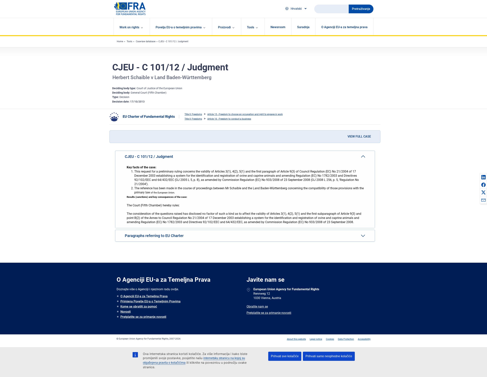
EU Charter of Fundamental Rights (149, 117)
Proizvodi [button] (224, 27)
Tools (129, 41)
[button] (483, 177)
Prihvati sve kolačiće (285, 356)
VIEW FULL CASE (359, 136)
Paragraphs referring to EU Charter (154, 235)
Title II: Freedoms (193, 114)
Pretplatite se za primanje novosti (143, 317)
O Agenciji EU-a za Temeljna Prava (144, 296)
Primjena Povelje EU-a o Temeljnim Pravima (150, 301)
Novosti (125, 311)
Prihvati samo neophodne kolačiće (329, 356)
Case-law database (145, 41)
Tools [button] (250, 27)
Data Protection (346, 339)
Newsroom (278, 27)
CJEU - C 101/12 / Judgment (173, 41)
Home (120, 41)
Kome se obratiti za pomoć (138, 306)
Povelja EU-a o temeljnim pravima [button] (179, 27)
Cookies (330, 339)
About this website (296, 339)
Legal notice (316, 339)
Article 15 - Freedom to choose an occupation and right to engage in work (245, 114)
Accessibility (364, 339)
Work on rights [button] (129, 27)
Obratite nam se (257, 306)
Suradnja (303, 27)
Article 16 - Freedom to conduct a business (229, 119)
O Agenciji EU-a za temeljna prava (344, 27)
